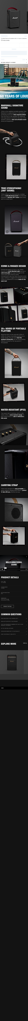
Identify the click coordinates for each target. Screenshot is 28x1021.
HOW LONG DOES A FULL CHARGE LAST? (9, 618)
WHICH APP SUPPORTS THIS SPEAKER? (9, 621)
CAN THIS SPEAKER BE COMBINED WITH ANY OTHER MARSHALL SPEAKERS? (12, 625)
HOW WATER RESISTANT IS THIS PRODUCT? (10, 631)
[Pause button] (7, 231)
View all (25, 643)
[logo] (5, 5)
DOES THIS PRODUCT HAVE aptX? (8, 634)
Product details (6, 40)
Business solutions (22, 2)
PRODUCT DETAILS (7, 606)
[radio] (22, 45)
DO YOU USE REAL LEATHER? (7, 628)
